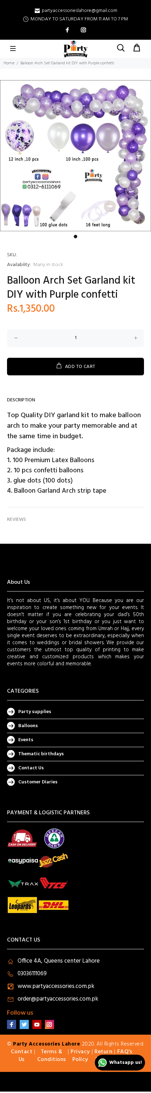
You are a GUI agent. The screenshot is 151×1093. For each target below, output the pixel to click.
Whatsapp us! (125, 1063)
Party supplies (34, 712)
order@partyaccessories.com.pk (58, 999)
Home (9, 63)
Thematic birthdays (41, 754)
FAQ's (124, 1051)
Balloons (28, 726)
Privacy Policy (80, 1055)
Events (25, 740)
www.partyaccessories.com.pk (56, 986)
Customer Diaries (38, 782)
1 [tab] (75, 236)
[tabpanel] (75, 155)
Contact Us (31, 768)
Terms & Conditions (51, 1055)
